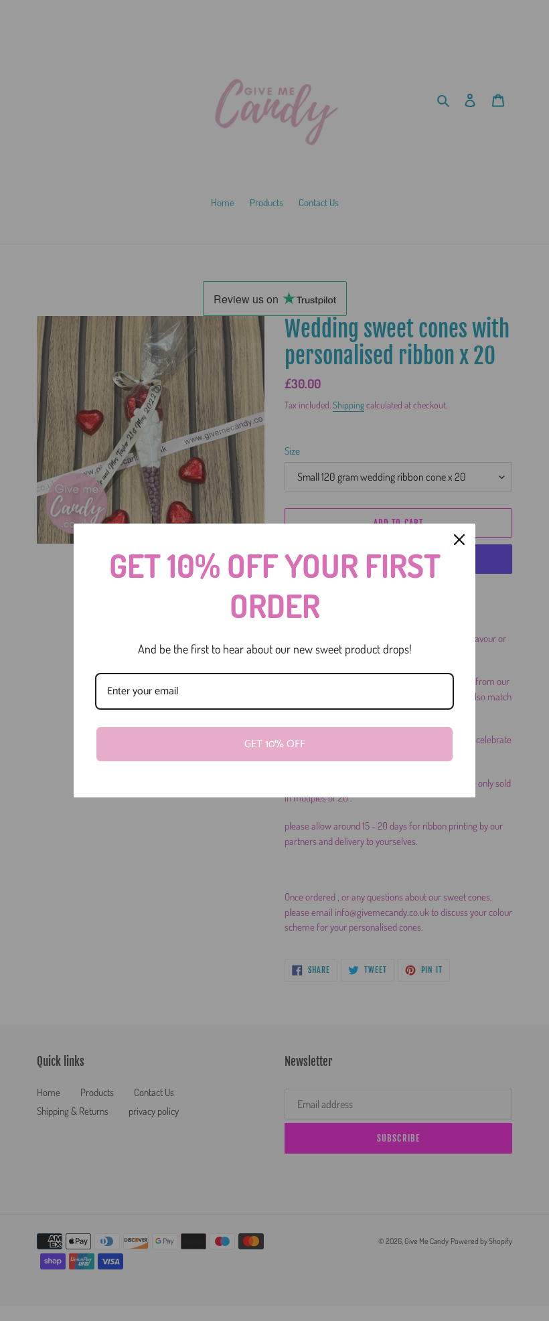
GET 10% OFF (274, 744)
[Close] (459, 540)
